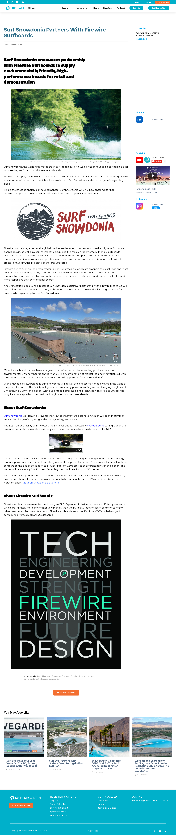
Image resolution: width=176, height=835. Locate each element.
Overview (103, 800)
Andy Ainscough (44, 676)
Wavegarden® (95, 425)
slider (80, 676)
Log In (101, 804)
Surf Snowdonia (13, 415)
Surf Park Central (158, 119)
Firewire (73, 676)
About (138, 2)
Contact (148, 2)
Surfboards (43, 679)
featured (65, 676)
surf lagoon (89, 676)
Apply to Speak (58, 811)
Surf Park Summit (59, 808)
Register (54, 800)
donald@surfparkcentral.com (151, 800)
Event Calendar (58, 804)
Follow (156, 208)
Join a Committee (107, 808)
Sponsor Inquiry (58, 815)
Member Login (162, 2)
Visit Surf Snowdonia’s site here (41, 482)
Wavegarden (54, 679)
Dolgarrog (56, 676)
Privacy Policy (93, 831)
